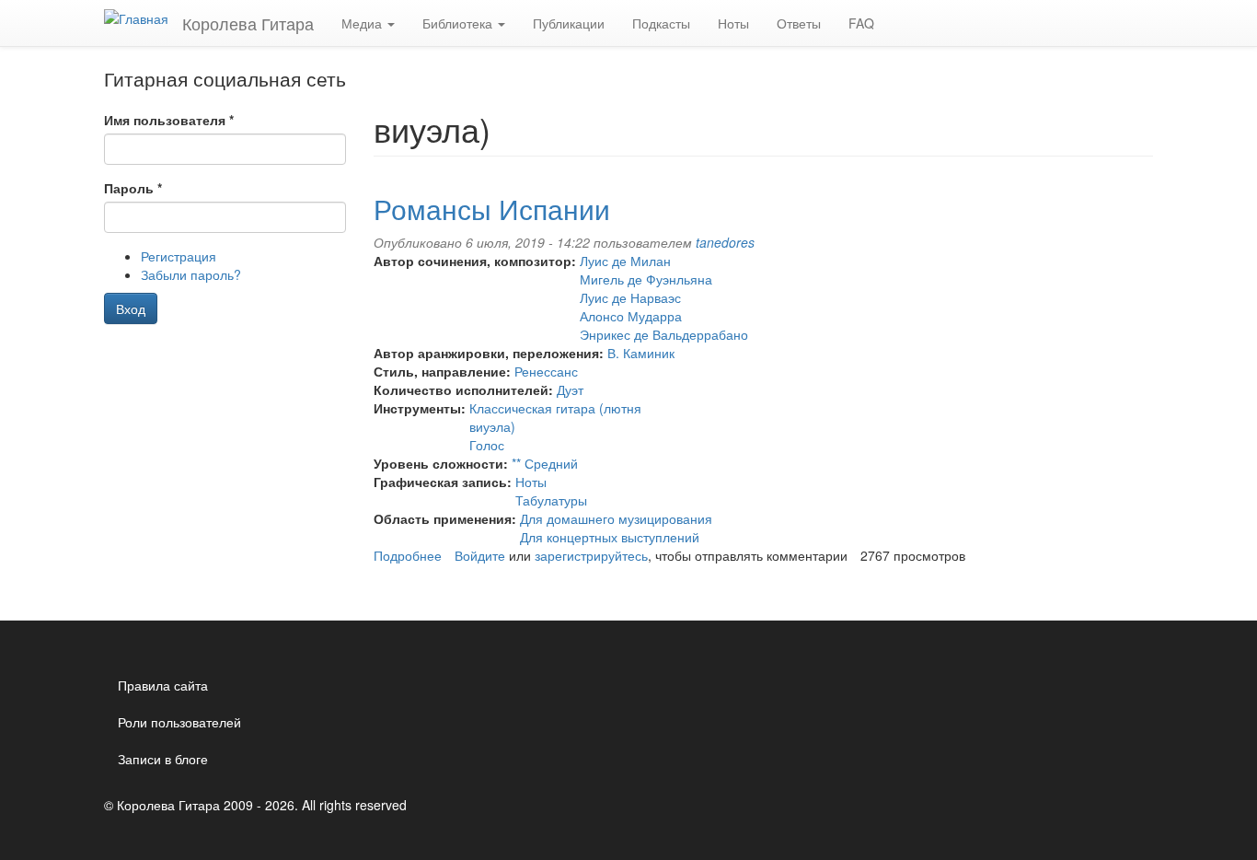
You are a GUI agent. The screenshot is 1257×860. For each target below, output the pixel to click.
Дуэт (570, 389)
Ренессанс (546, 371)
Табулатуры (551, 500)
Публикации (569, 23)
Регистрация (178, 256)
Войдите (480, 555)
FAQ (861, 23)
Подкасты (661, 23)
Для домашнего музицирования (616, 518)
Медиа (363, 23)
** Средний (545, 463)
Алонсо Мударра (631, 316)
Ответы (799, 23)
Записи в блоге (163, 759)
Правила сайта (163, 685)
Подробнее (408, 555)
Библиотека (459, 23)
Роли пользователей (179, 722)
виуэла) (492, 426)
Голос (486, 445)
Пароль (133, 188)
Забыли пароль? (191, 274)
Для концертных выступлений (609, 537)
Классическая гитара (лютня (555, 408)
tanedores (725, 242)
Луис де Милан (625, 260)
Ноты (733, 23)
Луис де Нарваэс (630, 297)
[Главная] (143, 17)
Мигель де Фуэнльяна (646, 279)
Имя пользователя (169, 119)
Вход (130, 308)
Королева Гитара (248, 23)
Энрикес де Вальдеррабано (664, 334)
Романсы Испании (492, 208)
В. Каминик (641, 352)
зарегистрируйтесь (591, 555)
